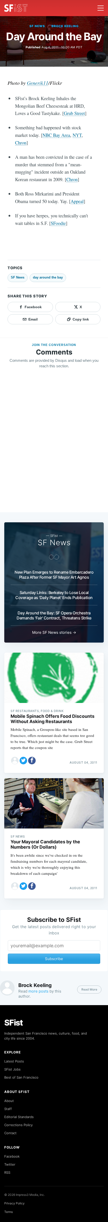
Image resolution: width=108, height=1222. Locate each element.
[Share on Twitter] (23, 760)
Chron (20, 142)
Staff (8, 1109)
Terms (8, 1212)
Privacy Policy (14, 1203)
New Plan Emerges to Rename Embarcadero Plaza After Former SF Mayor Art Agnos (54, 575)
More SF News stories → (54, 632)
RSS (7, 1172)
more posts (38, 991)
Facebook (12, 1156)
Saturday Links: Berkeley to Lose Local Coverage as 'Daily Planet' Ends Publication (54, 595)
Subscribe (54, 958)
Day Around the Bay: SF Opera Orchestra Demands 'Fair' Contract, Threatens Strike (54, 615)
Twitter (9, 1164)
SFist (13, 1023)
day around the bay (48, 277)
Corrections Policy (18, 1125)
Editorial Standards (19, 1117)
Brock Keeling (64, 26)
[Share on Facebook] (32, 760)
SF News (37, 26)
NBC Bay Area (56, 135)
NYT (77, 135)
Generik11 (37, 83)
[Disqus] (54, 445)
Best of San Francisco (21, 1077)
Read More (89, 989)
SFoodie (58, 223)
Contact (10, 1133)
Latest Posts (14, 1061)
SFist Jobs (12, 1069)
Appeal (77, 201)
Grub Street (74, 113)
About (9, 1101)
